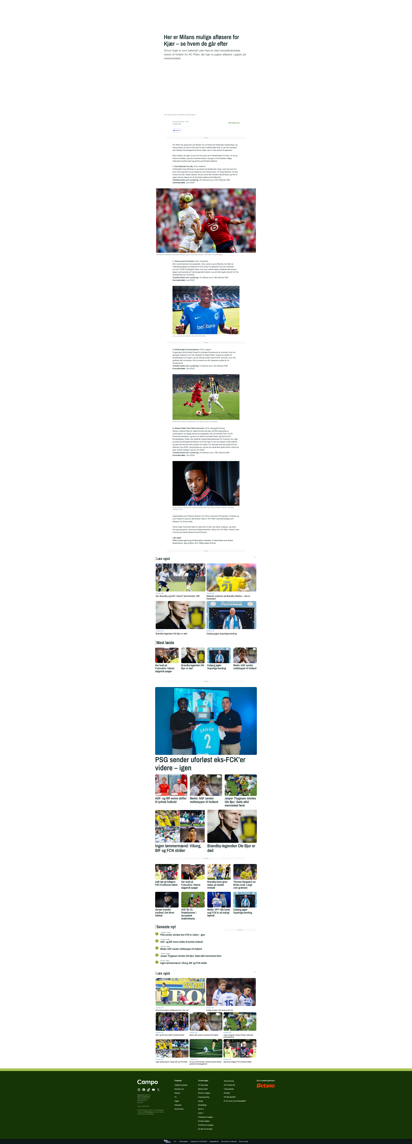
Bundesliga (202, 1105)
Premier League (204, 1093)
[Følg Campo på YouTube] (153, 1089)
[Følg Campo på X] (158, 1089)
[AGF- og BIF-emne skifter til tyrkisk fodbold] (171, 785)
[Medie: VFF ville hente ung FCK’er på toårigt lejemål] (219, 900)
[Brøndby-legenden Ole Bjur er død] (193, 655)
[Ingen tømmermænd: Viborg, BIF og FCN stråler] (180, 826)
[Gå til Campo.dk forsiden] (147, 1085)
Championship (203, 1097)
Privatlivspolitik (230, 1097)
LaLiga (200, 1101)
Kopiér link (235, 123)
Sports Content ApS (143, 1097)
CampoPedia (229, 1089)
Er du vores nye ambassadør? (235, 1101)
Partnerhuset (149, 1112)
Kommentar (179, 1109)
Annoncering (229, 1081)
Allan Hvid (177, 124)
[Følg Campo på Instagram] (139, 1089)
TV (175, 1097)
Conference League (205, 1125)
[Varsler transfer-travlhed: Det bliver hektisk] (167, 900)
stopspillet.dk (214, 1141)
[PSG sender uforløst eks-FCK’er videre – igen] (206, 721)
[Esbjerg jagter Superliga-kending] (219, 655)
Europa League (204, 1121)
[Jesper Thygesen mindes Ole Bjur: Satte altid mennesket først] (241, 785)
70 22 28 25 (203, 1141)
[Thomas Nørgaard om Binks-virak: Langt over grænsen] (245, 872)
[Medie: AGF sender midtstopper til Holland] (245, 655)
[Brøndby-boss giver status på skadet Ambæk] (219, 872)
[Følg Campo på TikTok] (148, 1089)
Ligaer (176, 1101)
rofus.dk (233, 1141)
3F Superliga (203, 1085)
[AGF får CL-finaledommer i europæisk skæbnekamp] (193, 900)
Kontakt (227, 1093)
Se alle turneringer (205, 1129)
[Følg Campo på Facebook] (143, 1089)
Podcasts (177, 1105)
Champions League (205, 1117)
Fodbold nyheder (181, 1085)
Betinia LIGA (203, 1089)
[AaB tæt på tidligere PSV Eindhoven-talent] (167, 872)
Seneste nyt (179, 1089)
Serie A (177, 130)
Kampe (177, 1093)
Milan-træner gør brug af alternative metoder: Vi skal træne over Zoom (203, 540)
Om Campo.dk (229, 1085)
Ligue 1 (200, 1113)
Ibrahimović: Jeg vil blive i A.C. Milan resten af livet (194, 543)
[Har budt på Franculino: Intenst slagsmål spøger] (167, 655)
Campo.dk (140, 1095)
